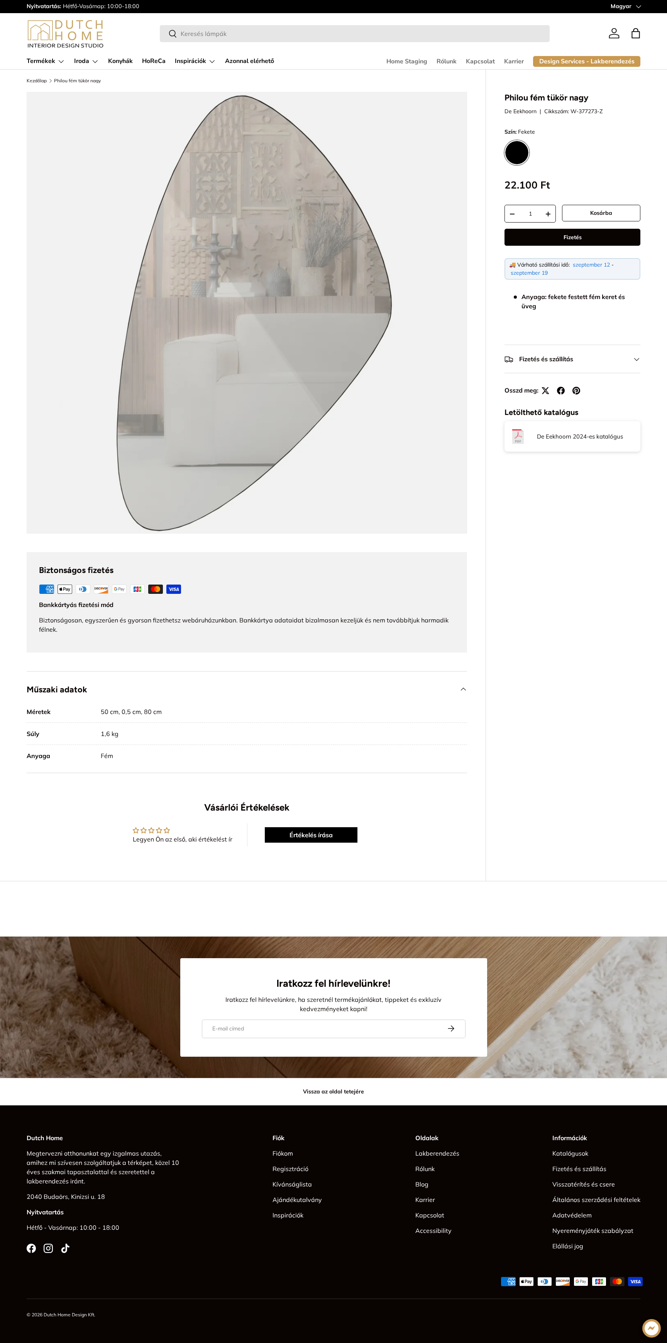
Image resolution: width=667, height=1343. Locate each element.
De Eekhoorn (520, 111)
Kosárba (601, 212)
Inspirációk (190, 61)
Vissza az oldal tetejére (333, 1091)
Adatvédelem (572, 1215)
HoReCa (154, 61)
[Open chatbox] (651, 1328)
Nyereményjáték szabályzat (592, 1230)
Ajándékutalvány (297, 1200)
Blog (421, 1184)
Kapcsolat (480, 61)
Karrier (514, 61)
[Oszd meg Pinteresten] (576, 390)
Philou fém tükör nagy (77, 80)
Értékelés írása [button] (311, 835)
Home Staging (406, 61)
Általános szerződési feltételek (596, 1200)
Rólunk (447, 61)
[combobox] (355, 33)
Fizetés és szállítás (579, 1169)
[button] (635, 33)
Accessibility (433, 1230)
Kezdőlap (37, 80)
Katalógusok (570, 1153)
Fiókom (283, 1153)
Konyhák (120, 61)
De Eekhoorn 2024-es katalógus (580, 436)
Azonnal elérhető (249, 61)
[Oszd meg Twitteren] (545, 390)
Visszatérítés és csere (583, 1184)
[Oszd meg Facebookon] (561, 390)
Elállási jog (567, 1246)
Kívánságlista (292, 1184)
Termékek (41, 61)
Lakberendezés (437, 1153)
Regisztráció (290, 1169)
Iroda (81, 61)
